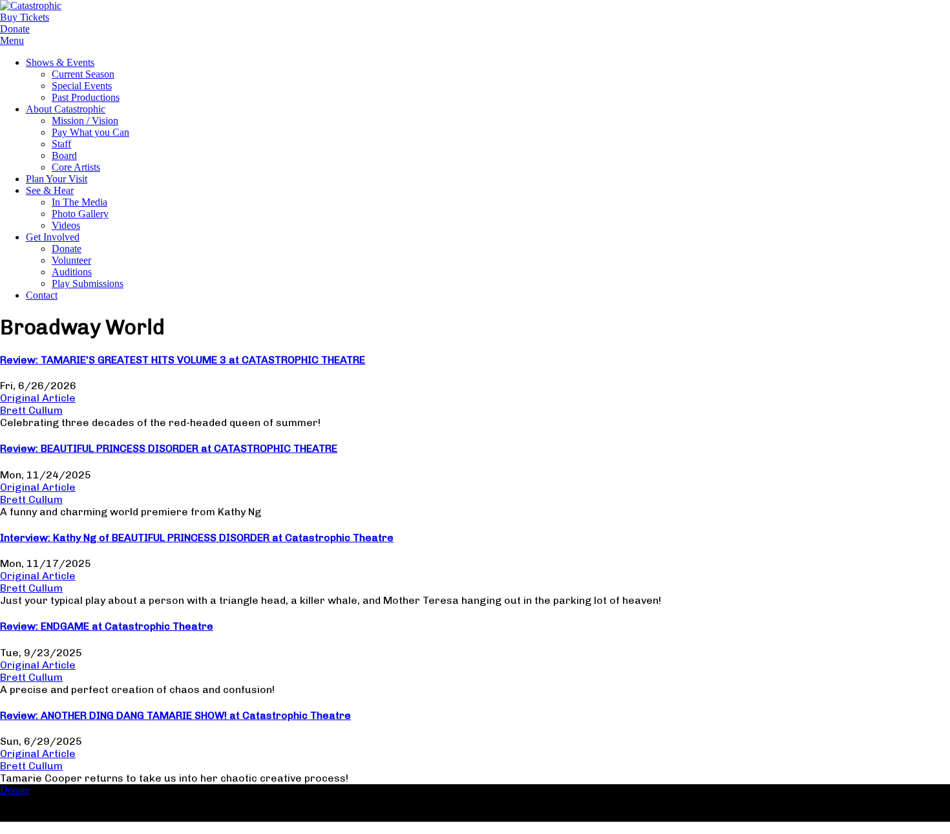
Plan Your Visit (56, 178)
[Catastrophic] (30, 5)
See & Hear (50, 190)
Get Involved (52, 236)
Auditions (72, 271)
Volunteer (71, 260)
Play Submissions (87, 283)
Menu (12, 40)
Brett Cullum (31, 410)
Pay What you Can (90, 132)
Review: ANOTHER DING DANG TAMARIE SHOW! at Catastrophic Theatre (175, 715)
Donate (66, 248)
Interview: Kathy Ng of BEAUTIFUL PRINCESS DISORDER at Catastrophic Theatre (197, 537)
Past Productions (86, 97)
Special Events (82, 85)
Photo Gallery (80, 213)
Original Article (38, 398)
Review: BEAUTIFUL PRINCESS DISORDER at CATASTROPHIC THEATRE (168, 448)
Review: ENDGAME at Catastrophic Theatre (106, 626)
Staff (61, 143)
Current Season (83, 74)
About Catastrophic (65, 108)
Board (64, 155)
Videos (66, 225)
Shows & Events (60, 62)
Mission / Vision (85, 120)
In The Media (79, 202)
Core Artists (76, 167)
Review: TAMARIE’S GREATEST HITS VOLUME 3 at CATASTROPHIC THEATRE (182, 360)
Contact (42, 295)
